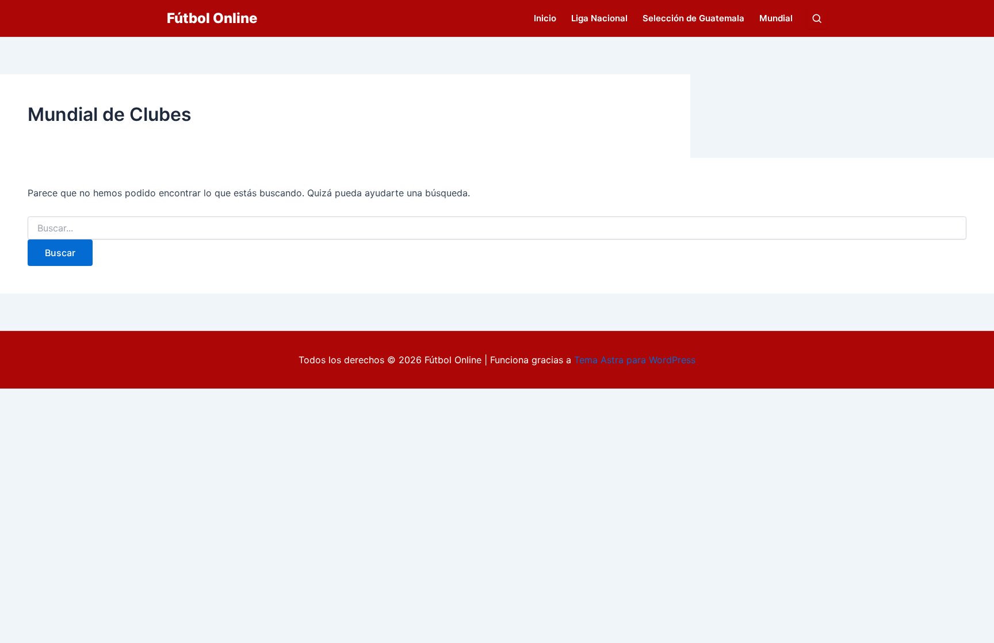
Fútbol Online (212, 18)
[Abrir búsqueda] (816, 18)
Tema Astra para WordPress (634, 360)
